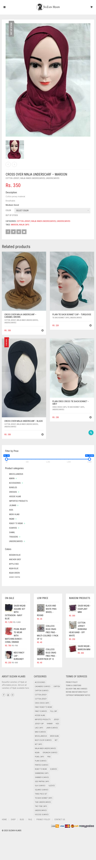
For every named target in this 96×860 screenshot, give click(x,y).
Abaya (11, 478)
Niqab (11, 519)
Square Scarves (41, 790)
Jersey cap (39, 724)
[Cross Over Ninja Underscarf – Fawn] (8, 164)
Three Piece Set (41, 794)
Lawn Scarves (52, 728)
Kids (11, 510)
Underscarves (52, 178)
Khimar (50, 724)
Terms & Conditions (73, 685)
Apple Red (14, 564)
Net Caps (38, 744)
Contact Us (59, 819)
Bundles (13, 487)
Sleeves (51, 786)
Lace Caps (39, 728)
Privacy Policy (72, 682)
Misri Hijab (14, 514)
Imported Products (18, 501)
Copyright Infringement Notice (78, 695)
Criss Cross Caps (59, 407)
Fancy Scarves (41, 711)
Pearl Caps (39, 757)
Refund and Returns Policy (77, 692)
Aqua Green (14, 573)
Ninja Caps (24, 224)
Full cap (53, 711)
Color (8, 210)
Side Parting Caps (42, 781)
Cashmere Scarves (42, 686)
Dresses (13, 492)
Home (4, 819)
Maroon (14, 224)
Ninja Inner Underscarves (32, 178)
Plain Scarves (40, 761)
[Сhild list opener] (16, 478)
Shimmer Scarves (42, 777)
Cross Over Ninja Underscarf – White (14, 1)
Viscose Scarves (42, 815)
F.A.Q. (30, 819)
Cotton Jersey (12, 178)
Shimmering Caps (41, 773)
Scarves (13, 528)
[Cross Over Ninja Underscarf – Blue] (14, 164)
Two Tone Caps (41, 806)
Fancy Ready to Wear (43, 707)
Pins (49, 757)
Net (56, 740)
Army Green (14, 577)
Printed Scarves (41, 765)
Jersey (56, 720)
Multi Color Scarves (43, 740)
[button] (42, 330)
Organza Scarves (50, 753)
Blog (22, 819)
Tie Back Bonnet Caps (60, 318)
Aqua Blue (13, 568)
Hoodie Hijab (15, 496)
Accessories (15, 483)
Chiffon (57, 686)
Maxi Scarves (40, 732)
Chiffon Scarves (41, 691)
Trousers (13, 537)
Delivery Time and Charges (76, 689)
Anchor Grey (15, 559)
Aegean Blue (14, 555)
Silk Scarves (40, 786)
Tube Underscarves (43, 802)
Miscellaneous (16, 474)
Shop (13, 819)
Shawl (12, 532)
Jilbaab (12, 505)
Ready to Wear (16, 523)
